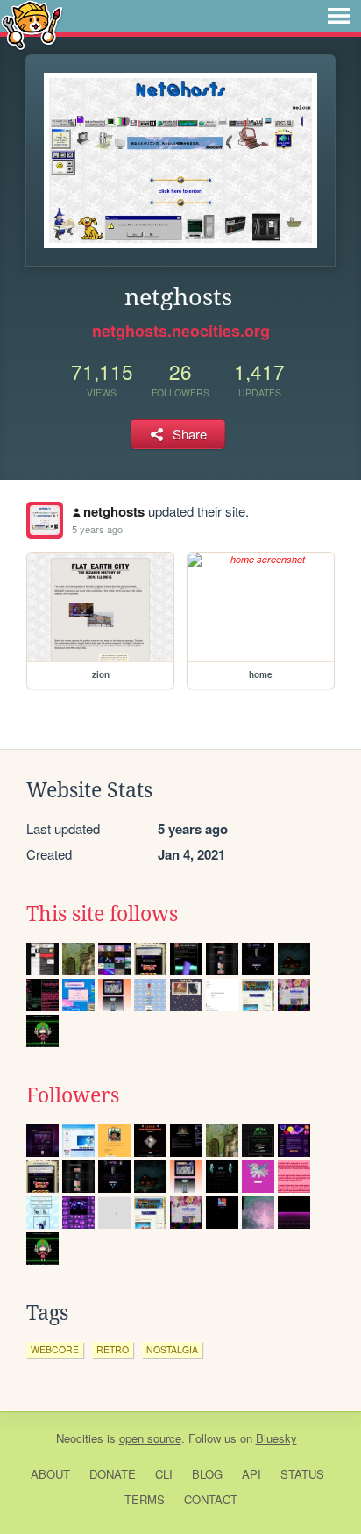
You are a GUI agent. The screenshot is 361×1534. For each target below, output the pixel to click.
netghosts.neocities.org (181, 330)
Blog (207, 1474)
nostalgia (172, 1349)
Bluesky (276, 1438)
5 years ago (97, 529)
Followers (72, 1095)
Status (302, 1474)
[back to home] (32, 24)
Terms (144, 1499)
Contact (210, 1499)
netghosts (114, 511)
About (50, 1474)
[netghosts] (45, 520)
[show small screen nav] (339, 16)
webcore (55, 1349)
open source (150, 1438)
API (251, 1474)
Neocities (79, 1438)
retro (112, 1349)
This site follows (102, 914)
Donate (112, 1474)
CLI (164, 1474)
